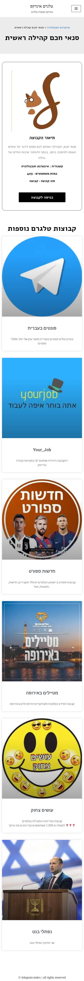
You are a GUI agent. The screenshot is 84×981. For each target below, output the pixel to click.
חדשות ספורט (42, 571)
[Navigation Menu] (76, 8)
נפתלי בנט (42, 931)
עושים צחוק (42, 810)
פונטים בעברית (42, 328)
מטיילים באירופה (42, 693)
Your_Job (42, 449)
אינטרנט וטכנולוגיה (58, 27)
